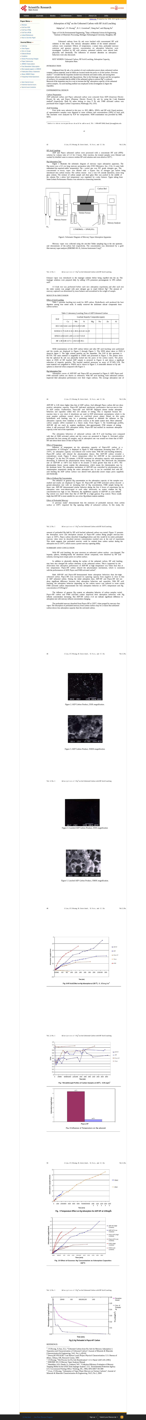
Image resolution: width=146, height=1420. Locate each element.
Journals (39, 16)
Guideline (23, 56)
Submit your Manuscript (108, 1417)
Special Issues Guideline (28, 87)
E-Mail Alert (27, 1417)
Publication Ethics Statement (30, 71)
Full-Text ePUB (25, 32)
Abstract (23, 25)
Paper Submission (26, 61)
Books (52, 16)
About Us (93, 16)
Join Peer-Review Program (43, 1417)
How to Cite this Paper (27, 37)
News (79, 16)
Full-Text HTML (25, 30)
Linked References (26, 35)
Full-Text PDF (25, 27)
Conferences (66, 16)
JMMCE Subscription (27, 64)
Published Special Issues (28, 84)
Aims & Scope (25, 51)
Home (26, 16)
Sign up (92, 1417)
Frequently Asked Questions (29, 77)
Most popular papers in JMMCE (30, 69)
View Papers (24, 48)
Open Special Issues (27, 82)
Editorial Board (25, 53)
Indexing (23, 46)
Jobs (106, 16)
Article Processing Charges (29, 59)
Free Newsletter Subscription (29, 66)
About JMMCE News (27, 74)
